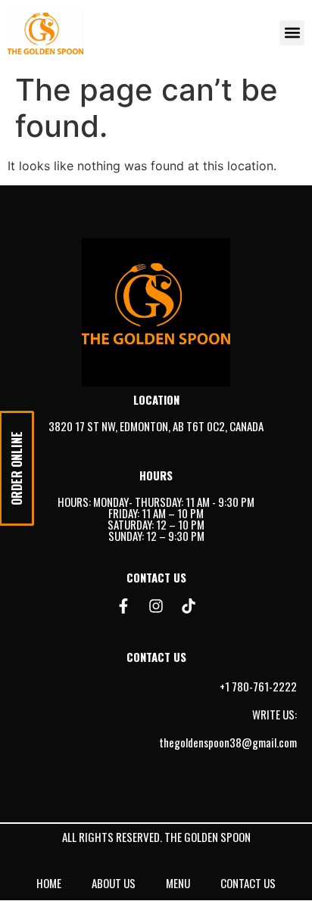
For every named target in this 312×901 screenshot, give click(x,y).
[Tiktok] (188, 606)
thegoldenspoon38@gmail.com (228, 742)
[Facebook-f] (123, 606)
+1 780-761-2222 (258, 686)
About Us (114, 883)
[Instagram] (156, 606)
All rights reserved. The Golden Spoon (156, 836)
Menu (178, 883)
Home (48, 883)
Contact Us (248, 883)
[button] (291, 32)
